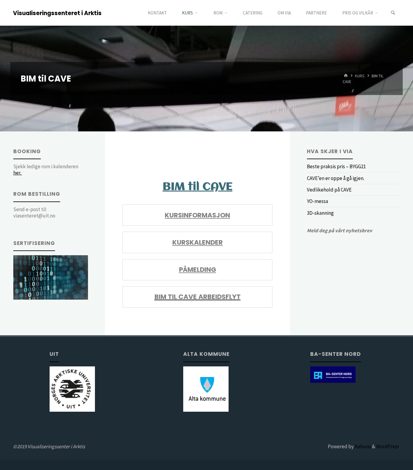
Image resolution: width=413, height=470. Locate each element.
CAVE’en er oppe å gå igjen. (335, 178)
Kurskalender (197, 242)
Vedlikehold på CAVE (329, 189)
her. (17, 172)
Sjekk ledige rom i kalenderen (45, 169)
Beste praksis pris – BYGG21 (336, 166)
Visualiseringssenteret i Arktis (57, 13)
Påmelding (197, 269)
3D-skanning (320, 213)
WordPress (387, 446)
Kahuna (362, 446)
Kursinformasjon (197, 215)
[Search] (393, 13)
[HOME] (346, 75)
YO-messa (317, 201)
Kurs (360, 75)
